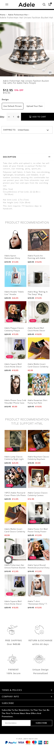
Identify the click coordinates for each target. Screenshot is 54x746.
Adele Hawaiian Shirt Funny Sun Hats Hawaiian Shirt (37, 403)
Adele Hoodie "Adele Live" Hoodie (14, 293)
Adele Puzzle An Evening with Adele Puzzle (36, 258)
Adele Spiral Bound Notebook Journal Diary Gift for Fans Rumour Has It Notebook (39, 569)
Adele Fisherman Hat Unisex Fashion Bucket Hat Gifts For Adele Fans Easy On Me (15, 569)
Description (9, 157)
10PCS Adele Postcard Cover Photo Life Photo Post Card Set (15, 495)
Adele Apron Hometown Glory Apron (12, 258)
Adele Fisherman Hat (18, 14)
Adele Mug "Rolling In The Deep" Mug (38, 293)
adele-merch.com (30, 739)
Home (3, 14)
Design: (5, 99)
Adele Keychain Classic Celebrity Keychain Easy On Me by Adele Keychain (38, 460)
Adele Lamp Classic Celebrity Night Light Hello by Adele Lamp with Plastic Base (14, 460)
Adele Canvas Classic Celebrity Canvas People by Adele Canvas (38, 496)
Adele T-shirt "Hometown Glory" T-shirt (38, 604)
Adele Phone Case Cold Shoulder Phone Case (15, 401)
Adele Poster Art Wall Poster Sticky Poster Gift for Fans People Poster (38, 533)
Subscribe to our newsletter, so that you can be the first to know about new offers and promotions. (26, 713)
